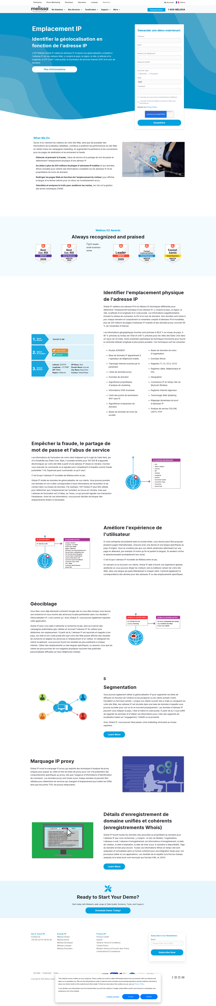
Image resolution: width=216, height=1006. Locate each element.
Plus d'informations (54, 69)
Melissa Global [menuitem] (63, 937)
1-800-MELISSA (176, 9)
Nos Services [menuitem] (74, 9)
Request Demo (156, 10)
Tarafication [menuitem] (90, 9)
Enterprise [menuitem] (37, 2)
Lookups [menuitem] (94, 2)
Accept (130, 997)
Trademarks (47, 973)
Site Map (36, 973)
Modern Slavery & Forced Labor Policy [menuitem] (113, 948)
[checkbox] (159, 74)
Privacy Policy (139, 984)
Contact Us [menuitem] (35, 937)
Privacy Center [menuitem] (103, 937)
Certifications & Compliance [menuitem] (108, 951)
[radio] (143, 74)
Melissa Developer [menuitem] (65, 942)
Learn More (114, 734)
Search (106, 2)
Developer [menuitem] (69, 2)
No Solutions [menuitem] (57, 9)
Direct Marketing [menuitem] (53, 2)
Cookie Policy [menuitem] (102, 945)
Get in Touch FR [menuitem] (38, 934)
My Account (169, 2)
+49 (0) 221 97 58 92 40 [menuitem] (41, 940)
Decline (149, 997)
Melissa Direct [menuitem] (63, 940)
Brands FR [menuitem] (61, 934)
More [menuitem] (115, 9)
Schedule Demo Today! (108, 910)
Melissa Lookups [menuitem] (64, 945)
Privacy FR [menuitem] (101, 934)
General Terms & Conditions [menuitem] (108, 942)
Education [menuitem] (82, 2)
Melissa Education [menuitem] (64, 948)
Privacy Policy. (151, 107)
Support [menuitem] (104, 9)
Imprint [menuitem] (99, 940)
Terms (55, 973)
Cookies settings (112, 997)
